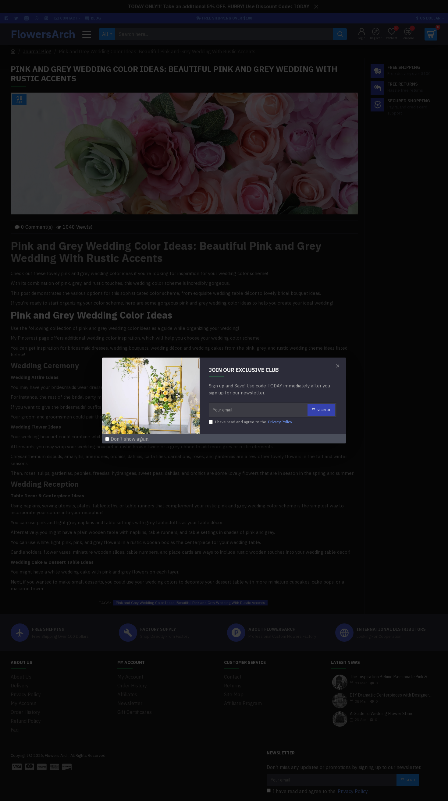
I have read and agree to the (253, 422)
